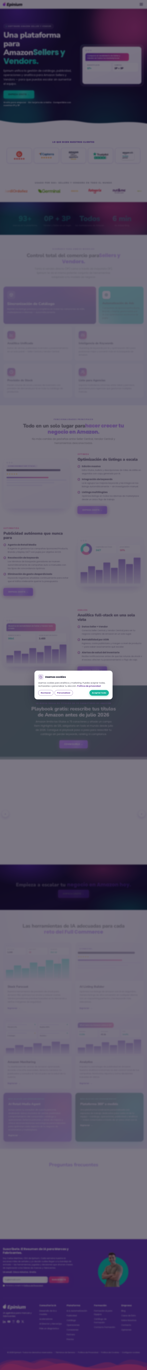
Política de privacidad (89, 686)
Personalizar (63, 692)
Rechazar (46, 692)
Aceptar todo (99, 692)
